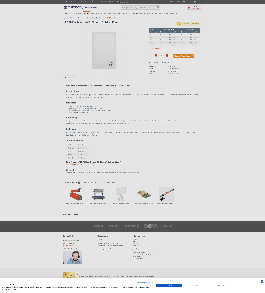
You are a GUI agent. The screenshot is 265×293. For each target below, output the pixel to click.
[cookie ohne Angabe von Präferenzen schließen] (262, 282)
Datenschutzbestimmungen (145, 282)
